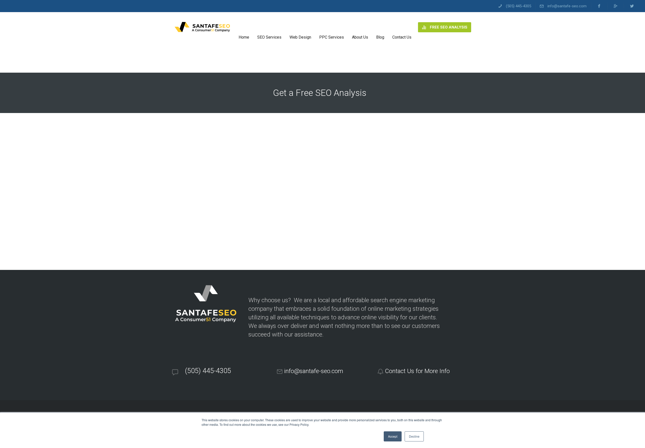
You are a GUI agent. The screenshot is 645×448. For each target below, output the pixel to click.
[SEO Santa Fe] (244, 27)
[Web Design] (300, 27)
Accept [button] (392, 436)
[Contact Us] (401, 27)
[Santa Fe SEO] (202, 27)
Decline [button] (414, 436)
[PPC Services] (331, 27)
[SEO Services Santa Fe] (269, 27)
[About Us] (360, 27)
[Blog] (380, 27)
